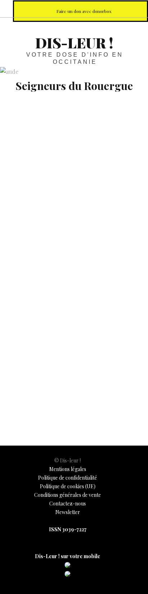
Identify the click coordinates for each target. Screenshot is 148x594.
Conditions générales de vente (67, 494)
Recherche (136, 8)
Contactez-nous (67, 503)
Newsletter (67, 512)
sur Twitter (89, 8)
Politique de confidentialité (67, 477)
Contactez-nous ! (105, 8)
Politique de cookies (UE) (68, 486)
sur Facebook (73, 8)
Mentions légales (67, 469)
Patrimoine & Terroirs (31, 398)
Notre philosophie (121, 8)
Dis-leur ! (74, 42)
